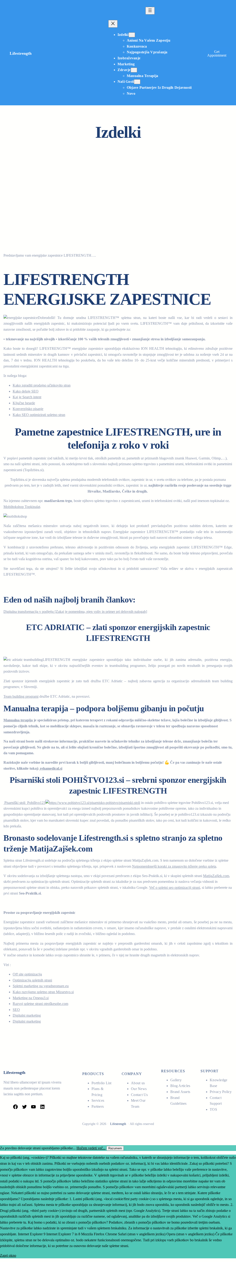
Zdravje (124, 70)
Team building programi (20, 696)
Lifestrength (21, 53)
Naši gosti (126, 81)
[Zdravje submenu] (134, 70)
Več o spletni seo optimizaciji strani (174, 887)
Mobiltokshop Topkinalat (21, 507)
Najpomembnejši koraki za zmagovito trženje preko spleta (174, 866)
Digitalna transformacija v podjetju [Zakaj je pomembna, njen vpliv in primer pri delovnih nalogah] (75, 612)
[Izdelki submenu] (132, 34)
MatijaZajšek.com (216, 876)
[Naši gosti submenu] (137, 81)
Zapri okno (8, 1255)
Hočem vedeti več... (91, 1148)
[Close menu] (113, 24)
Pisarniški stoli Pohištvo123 (24, 803)
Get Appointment (216, 53)
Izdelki (123, 35)
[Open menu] (150, 10)
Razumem (115, 1148)
